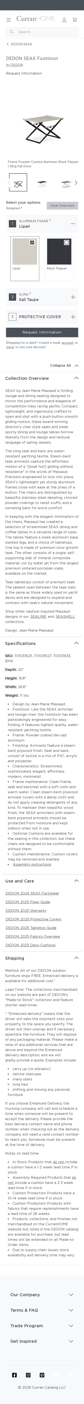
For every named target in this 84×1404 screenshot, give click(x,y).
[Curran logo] (36, 20)
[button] (42, 1294)
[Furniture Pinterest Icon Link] (42, 1375)
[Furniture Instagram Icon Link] (28, 1375)
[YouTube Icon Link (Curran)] (70, 1375)
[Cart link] (74, 19)
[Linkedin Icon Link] (56, 1375)
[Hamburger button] (8, 19)
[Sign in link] (64, 19)
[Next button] (75, 182)
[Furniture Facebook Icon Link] (14, 1375)
